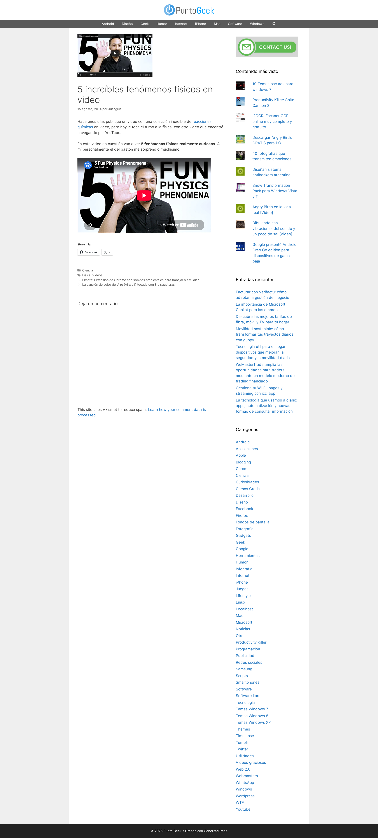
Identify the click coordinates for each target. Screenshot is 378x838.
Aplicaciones (247, 449)
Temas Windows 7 (252, 709)
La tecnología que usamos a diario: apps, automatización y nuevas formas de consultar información (266, 406)
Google (242, 549)
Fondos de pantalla (253, 522)
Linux (240, 602)
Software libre (248, 696)
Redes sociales (249, 662)
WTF (240, 802)
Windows (257, 24)
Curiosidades (247, 482)
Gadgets (243, 535)
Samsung (244, 669)
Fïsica (86, 275)
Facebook (244, 509)
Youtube (243, 809)
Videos (97, 275)
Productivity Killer (251, 642)
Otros (240, 636)
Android (108, 24)
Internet (181, 24)
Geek (145, 24)
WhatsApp (245, 782)
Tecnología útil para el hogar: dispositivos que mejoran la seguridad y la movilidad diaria (263, 352)
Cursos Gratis (248, 489)
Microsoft (244, 622)
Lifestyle (243, 595)
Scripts (242, 676)
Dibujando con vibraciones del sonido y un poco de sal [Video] (273, 228)
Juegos (242, 589)
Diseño (127, 24)
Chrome (243, 469)
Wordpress (245, 796)
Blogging (243, 462)
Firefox (242, 515)
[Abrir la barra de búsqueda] (274, 24)
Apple (241, 455)
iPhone (200, 24)
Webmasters (247, 776)
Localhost (244, 609)
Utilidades (245, 756)
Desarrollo (245, 495)
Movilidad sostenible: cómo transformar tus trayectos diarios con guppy (264, 334)
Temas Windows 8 (252, 716)
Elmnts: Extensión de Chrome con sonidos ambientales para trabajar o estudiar (140, 280)
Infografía (244, 569)
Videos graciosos (251, 762)
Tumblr (242, 742)
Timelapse (245, 736)
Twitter (242, 749)
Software (235, 24)
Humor (162, 24)
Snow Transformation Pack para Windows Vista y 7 (274, 191)
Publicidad (245, 655)
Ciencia (87, 270)
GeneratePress (215, 831)
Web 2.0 (243, 769)
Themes (243, 729)
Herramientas (248, 555)
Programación (248, 649)
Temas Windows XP (253, 722)
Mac (217, 24)
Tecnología (245, 702)
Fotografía (245, 529)
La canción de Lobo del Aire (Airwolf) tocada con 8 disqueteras (128, 284)
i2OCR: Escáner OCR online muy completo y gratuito (272, 121)
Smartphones (247, 682)
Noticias (243, 629)
